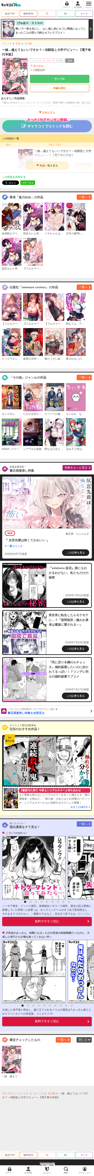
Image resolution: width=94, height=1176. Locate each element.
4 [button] (41, 902)
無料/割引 (28, 13)
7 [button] (58, 902)
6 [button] (52, 902)
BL (65, 13)
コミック (7, 43)
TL (47, 13)
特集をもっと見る (76, 467)
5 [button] (47, 902)
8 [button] (63, 902)
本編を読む (59, 88)
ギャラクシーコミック (15, 1093)
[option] (33, 868)
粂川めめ (38, 65)
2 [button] (31, 902)
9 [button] (69, 902)
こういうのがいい (16, 833)
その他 (28, 43)
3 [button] (36, 902)
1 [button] (25, 902)
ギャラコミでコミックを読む (50, 126)
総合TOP (10, 13)
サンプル (59, 78)
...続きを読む (83, 913)
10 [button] (72, 1005)
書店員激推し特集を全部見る (33, 711)
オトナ (84, 13)
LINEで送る (27, 182)
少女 (18, 43)
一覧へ (83, 197)
